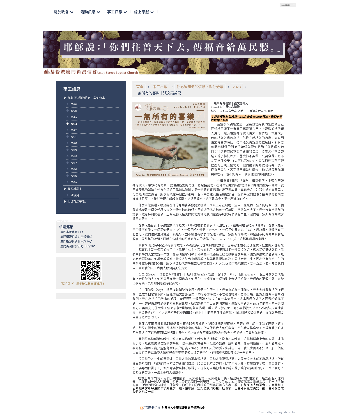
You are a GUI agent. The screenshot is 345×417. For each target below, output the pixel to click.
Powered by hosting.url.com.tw (276, 412)
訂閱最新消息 (151, 407)
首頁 (139, 87)
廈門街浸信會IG (70, 232)
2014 (73, 182)
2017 (73, 163)
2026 (73, 104)
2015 (73, 176)
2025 (73, 110)
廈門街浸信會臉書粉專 (74, 242)
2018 (73, 156)
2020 (73, 143)
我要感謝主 (75, 189)
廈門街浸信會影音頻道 (74, 237)
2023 (73, 124)
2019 (73, 150)
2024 (73, 117)
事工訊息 (160, 87)
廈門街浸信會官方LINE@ (76, 246)
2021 (73, 137)
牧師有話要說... (77, 201)
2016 (73, 169)
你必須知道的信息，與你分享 (86, 98)
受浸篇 (74, 195)
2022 (73, 130)
